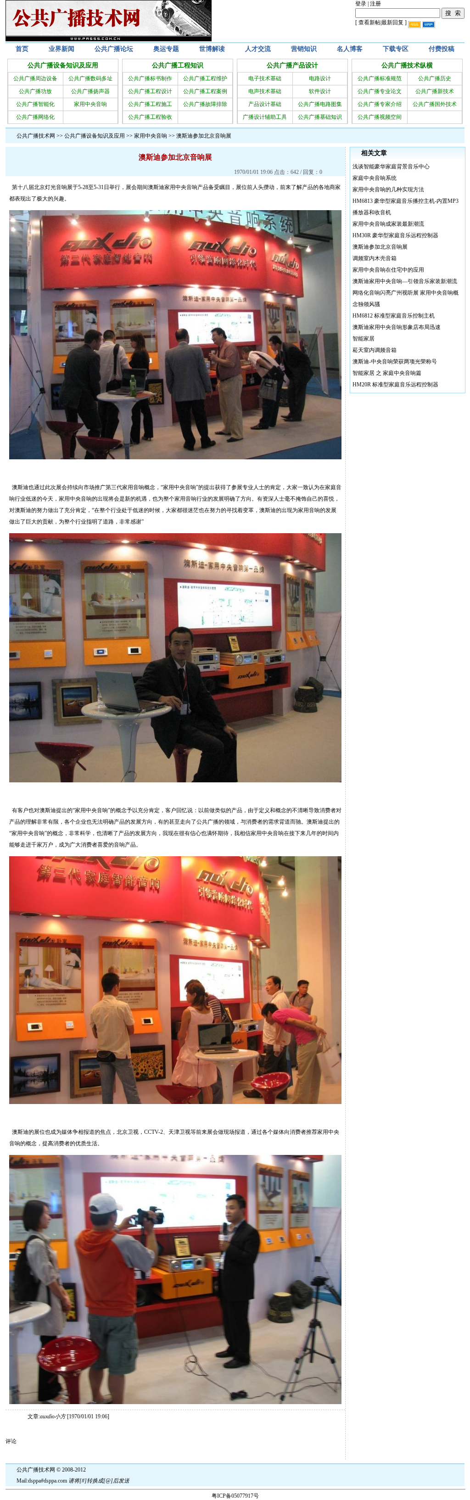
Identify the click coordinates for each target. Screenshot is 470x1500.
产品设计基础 (264, 104)
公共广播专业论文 (380, 91)
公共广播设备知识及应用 (63, 65)
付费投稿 (441, 48)
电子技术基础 (264, 78)
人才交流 (258, 48)
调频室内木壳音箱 (374, 258)
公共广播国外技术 (435, 104)
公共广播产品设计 (292, 65)
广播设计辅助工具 (265, 117)
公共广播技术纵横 (407, 65)
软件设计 (320, 91)
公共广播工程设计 (150, 91)
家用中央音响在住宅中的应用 (388, 270)
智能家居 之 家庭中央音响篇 (386, 373)
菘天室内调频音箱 (374, 350)
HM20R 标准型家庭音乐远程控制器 (395, 384)
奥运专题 (166, 48)
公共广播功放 (35, 91)
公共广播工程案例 (205, 91)
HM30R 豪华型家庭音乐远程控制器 (395, 235)
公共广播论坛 (114, 48)
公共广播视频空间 (380, 117)
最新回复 (392, 22)
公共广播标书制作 (150, 78)
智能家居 (363, 338)
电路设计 (320, 78)
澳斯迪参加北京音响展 (380, 247)
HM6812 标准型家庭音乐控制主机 (393, 315)
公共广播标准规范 (380, 78)
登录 (360, 3)
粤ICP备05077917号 (235, 1496)
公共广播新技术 (434, 91)
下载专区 (395, 48)
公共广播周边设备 (35, 78)
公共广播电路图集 (320, 104)
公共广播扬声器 (90, 91)
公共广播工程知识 (177, 65)
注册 (375, 3)
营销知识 (304, 48)
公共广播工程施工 (150, 104)
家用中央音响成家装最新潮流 (388, 224)
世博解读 (212, 48)
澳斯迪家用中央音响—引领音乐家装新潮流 (404, 281)
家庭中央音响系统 (374, 178)
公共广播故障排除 (205, 104)
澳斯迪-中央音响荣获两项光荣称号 (394, 361)
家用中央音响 (90, 104)
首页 (22, 48)
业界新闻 (61, 48)
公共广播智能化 (35, 104)
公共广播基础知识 (320, 117)
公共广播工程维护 (205, 78)
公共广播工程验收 (150, 117)
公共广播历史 (434, 78)
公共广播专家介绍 (380, 104)
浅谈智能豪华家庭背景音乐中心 (391, 166)
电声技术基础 (264, 91)
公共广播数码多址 (90, 78)
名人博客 (350, 48)
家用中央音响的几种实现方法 (388, 189)
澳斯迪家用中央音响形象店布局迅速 (396, 327)
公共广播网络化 (35, 117)
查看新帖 (369, 22)
